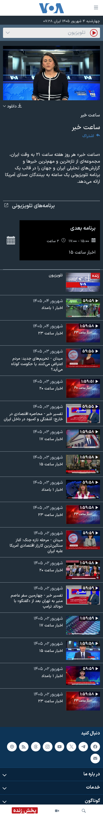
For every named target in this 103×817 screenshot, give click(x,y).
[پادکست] (11, 746)
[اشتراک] (95, 758)
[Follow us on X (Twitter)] (71, 746)
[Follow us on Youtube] (59, 746)
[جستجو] (83, 811)
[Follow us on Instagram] (47, 746)
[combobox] (51, 33)
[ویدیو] (57, 811)
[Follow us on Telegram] (83, 746)
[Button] (91, 137)
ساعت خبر (90, 115)
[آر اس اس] (23, 746)
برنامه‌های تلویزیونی (33, 206)
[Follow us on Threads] (35, 746)
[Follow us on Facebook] (95, 746)
